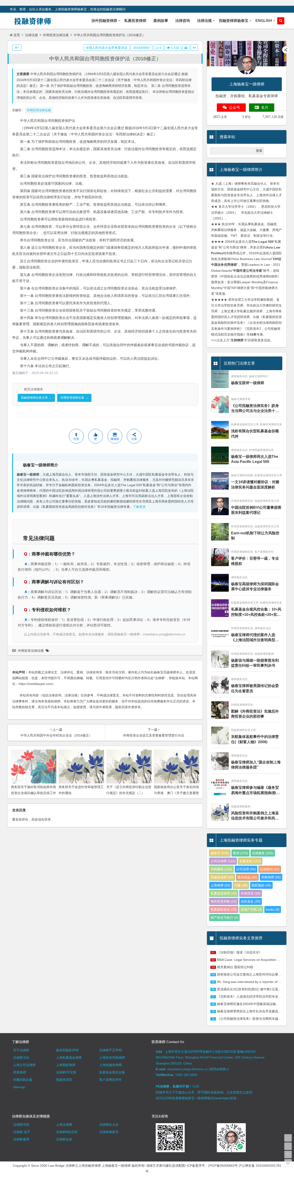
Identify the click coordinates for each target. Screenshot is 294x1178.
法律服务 (263, 853)
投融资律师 (222, 877)
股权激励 (261, 885)
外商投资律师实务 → (74, 397)
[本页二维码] (288, 1162)
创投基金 (250, 901)
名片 (265, 107)
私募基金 (250, 861)
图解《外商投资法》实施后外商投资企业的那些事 (255, 713)
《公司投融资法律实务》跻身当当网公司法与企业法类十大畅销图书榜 (255, 409)
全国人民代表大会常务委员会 (106, 48)
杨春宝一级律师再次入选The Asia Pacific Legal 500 (254, 459)
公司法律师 (223, 861)
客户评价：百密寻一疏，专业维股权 (255, 560)
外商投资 (250, 893)
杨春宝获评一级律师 (247, 383)
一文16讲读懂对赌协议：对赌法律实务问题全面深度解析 (255, 484)
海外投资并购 (224, 901)
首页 (17, 35)
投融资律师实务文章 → (36, 397)
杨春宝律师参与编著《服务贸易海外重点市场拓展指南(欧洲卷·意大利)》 (255, 790)
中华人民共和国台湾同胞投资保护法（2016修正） (105, 58)
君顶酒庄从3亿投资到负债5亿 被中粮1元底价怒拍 (252, 989)
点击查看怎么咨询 (239, 1092)
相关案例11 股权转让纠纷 (235, 967)
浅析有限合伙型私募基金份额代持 (255, 433)
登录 (47, 819)
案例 (240, 853)
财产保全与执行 (224, 917)
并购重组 (221, 869)
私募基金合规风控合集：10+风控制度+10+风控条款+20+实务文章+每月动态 (256, 612)
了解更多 (139, 507)
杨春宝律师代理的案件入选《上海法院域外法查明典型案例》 (255, 638)
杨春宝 (220, 853)
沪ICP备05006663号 (223, 1165)
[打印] (185, 47)
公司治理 (246, 869)
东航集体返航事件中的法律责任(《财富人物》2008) (255, 739)
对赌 (241, 885)
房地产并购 (251, 909)
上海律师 (220, 885)
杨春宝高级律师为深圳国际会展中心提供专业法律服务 (255, 586)
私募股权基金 (224, 909)
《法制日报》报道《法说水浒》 (239, 952)
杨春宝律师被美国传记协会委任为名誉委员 (255, 688)
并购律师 (271, 877)
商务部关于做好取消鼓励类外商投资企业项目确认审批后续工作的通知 (33, 792)
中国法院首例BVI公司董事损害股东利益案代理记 (256, 510)
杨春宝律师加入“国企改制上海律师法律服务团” (256, 764)
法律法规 (31, 35)
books (273, 909)
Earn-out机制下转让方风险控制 (255, 535)
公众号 (234, 107)
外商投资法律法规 (56, 35)
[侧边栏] (194, 47)
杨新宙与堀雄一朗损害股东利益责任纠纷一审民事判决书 (255, 662)
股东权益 (247, 877)
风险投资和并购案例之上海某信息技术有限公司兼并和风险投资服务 (255, 816)
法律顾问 (270, 869)
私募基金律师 (224, 893)
